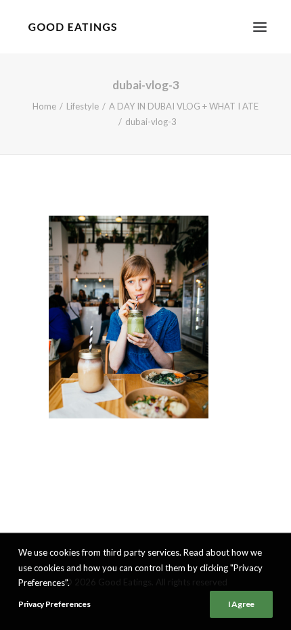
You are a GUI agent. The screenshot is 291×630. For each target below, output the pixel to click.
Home (44, 106)
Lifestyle (82, 106)
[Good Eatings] (72, 26)
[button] (260, 26)
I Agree (241, 604)
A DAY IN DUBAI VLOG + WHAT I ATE (184, 106)
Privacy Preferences (54, 604)
